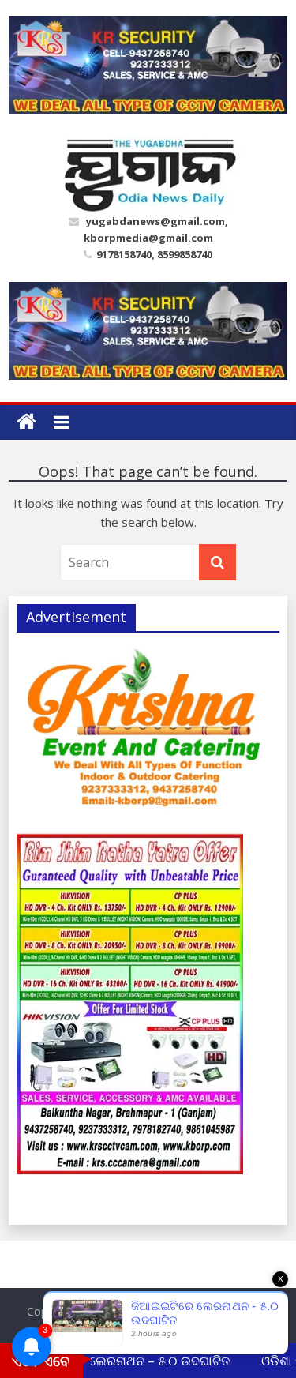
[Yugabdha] (26, 422)
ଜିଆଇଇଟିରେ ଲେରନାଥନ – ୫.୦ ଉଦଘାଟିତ (118, 1360)
